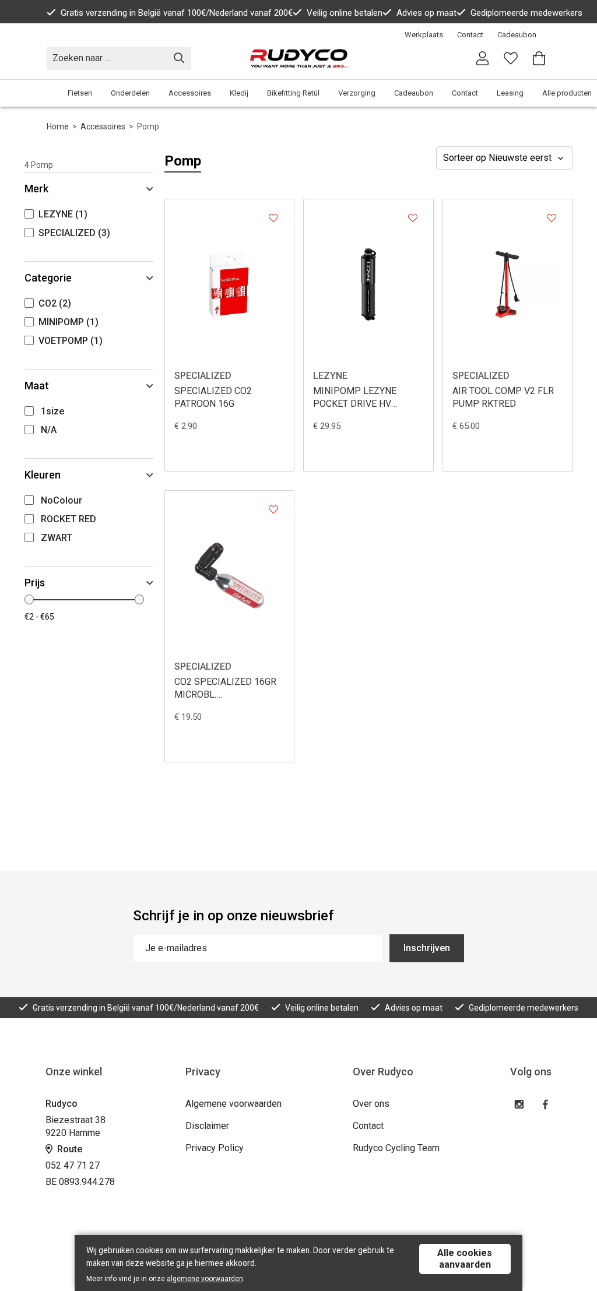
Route (68, 1149)
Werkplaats (424, 34)
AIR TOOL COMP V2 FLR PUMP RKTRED (503, 397)
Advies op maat (426, 13)
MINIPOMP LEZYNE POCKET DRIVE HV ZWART (354, 397)
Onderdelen (130, 93)
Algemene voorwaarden (233, 1103)
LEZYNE (330, 375)
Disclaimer (207, 1125)
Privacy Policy (214, 1147)
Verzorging (356, 93)
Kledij (239, 93)
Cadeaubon (516, 34)
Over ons (371, 1103)
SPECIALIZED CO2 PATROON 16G (213, 397)
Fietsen (80, 93)
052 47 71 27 (72, 1165)
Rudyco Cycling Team (396, 1147)
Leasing (510, 93)
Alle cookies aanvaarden (464, 1258)
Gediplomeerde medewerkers (526, 13)
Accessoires (189, 93)
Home (58, 126)
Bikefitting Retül (293, 93)
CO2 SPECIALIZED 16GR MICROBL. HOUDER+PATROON (225, 688)
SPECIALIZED (202, 375)
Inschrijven (426, 948)
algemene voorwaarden (205, 1279)
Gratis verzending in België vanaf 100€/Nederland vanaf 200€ (177, 13)
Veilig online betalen (344, 13)
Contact (470, 34)
